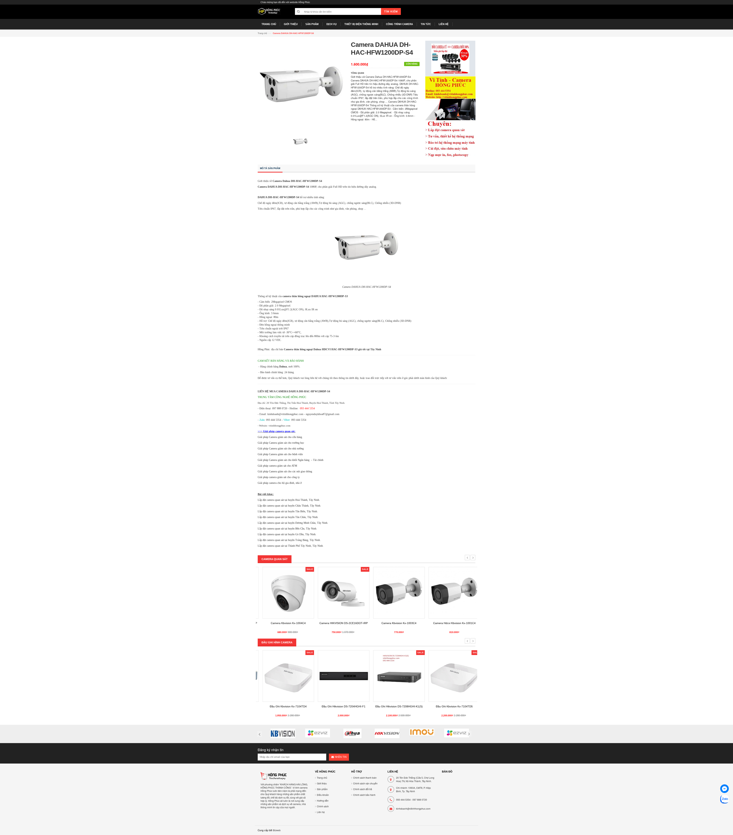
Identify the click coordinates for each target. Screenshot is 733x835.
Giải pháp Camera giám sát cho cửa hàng (280, 437)
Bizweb (277, 830)
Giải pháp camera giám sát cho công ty (279, 477)
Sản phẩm (322, 789)
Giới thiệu (322, 783)
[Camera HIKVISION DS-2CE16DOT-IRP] (339, 592)
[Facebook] (724, 789)
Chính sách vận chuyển (365, 783)
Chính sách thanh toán (365, 777)
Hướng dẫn (323, 800)
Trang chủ (262, 33)
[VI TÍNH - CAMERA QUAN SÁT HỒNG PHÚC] (269, 13)
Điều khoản (323, 794)
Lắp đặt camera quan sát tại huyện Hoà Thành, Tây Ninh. (289, 500)
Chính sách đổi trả (362, 789)
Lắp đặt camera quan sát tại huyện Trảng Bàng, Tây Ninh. (289, 540)
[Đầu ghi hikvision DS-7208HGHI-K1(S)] (394, 676)
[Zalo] (724, 800)
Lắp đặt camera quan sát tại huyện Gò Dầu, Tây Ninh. (287, 534)
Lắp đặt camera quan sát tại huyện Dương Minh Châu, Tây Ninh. (293, 522)
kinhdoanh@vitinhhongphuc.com (413, 808)
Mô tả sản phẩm (270, 168)
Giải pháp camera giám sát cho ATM (277, 465)
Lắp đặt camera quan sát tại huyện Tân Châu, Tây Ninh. (288, 517)
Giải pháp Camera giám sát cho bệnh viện (280, 454)
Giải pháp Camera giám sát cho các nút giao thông (285, 471)
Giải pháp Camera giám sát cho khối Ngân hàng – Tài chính (290, 460)
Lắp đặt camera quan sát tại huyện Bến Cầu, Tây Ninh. (287, 528)
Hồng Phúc (264, 349)
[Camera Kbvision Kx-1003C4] (394, 592)
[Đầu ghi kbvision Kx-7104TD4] (283, 676)
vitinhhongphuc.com (279, 425)
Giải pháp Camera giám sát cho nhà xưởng (281, 448)
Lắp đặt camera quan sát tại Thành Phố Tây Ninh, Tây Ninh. (291, 545)
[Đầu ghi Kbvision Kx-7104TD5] (449, 676)
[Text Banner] (450, 116)
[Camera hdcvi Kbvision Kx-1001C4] (449, 592)
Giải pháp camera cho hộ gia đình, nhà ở (280, 483)
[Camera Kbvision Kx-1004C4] (283, 592)
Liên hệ (321, 812)
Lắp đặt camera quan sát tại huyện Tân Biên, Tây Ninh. (288, 511)
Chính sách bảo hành (364, 794)
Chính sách (323, 806)
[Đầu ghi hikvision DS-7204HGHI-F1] (339, 676)
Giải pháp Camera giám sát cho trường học (281, 442)
